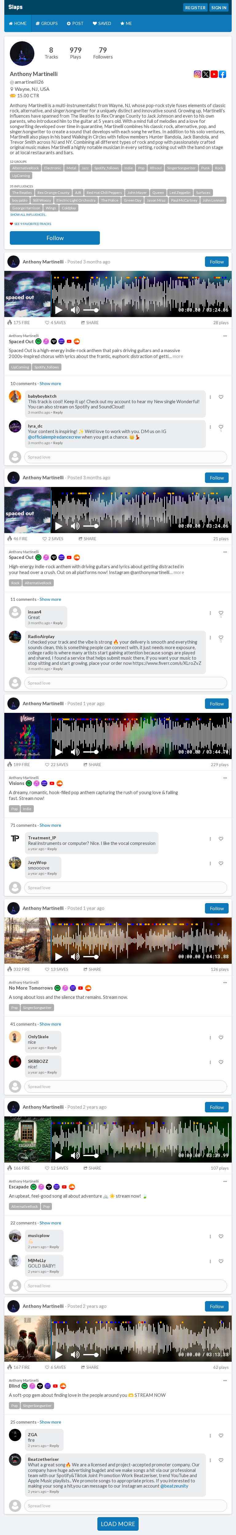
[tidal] (54, 341)
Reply (58, 412)
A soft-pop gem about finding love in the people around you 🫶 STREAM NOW (87, 1395)
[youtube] (69, 341)
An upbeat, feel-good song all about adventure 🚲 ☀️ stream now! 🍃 (78, 1196)
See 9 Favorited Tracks (32, 224)
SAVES (58, 322)
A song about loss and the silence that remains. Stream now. (68, 997)
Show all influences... (28, 214)
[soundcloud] (77, 341)
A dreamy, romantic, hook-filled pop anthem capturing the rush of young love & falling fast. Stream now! (93, 795)
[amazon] (61, 341)
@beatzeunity (174, 1486)
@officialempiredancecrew (54, 437)
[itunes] (46, 341)
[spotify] (38, 341)
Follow (55, 238)
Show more (50, 383)
